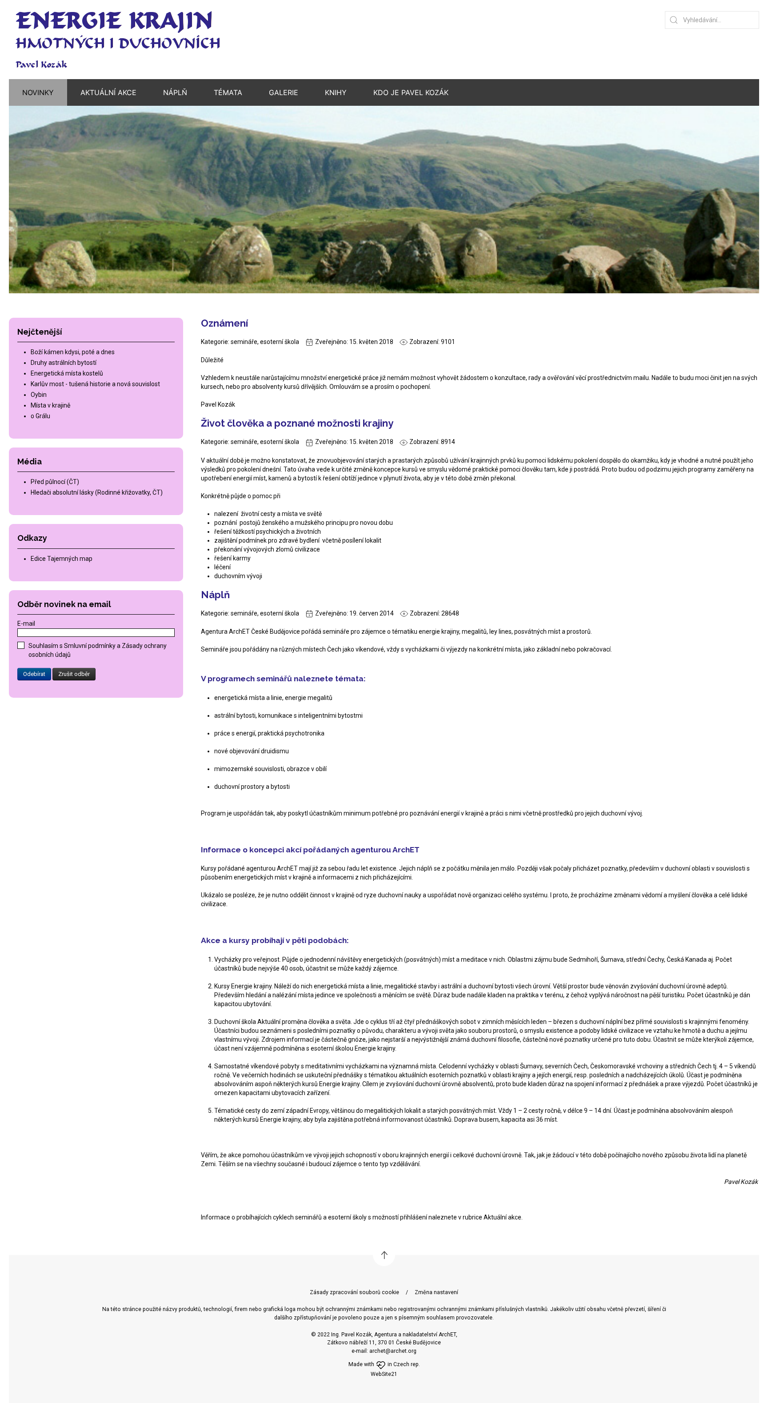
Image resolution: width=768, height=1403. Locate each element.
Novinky (38, 92)
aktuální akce (108, 92)
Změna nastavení (436, 1292)
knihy (336, 92)
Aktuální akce (502, 1217)
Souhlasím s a (97, 650)
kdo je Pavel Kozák (410, 92)
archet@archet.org (392, 1351)
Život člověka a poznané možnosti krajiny (297, 423)
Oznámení (224, 323)
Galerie (283, 92)
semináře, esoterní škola (265, 341)
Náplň (215, 594)
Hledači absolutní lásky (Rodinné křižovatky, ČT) (97, 492)
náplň (175, 92)
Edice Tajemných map (61, 558)
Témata (228, 92)
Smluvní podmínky (90, 645)
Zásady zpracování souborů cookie (354, 1292)
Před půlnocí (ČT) (55, 481)
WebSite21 (384, 1374)
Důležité (212, 360)
